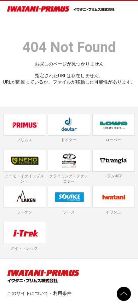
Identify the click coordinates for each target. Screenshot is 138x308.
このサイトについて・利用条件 (39, 293)
